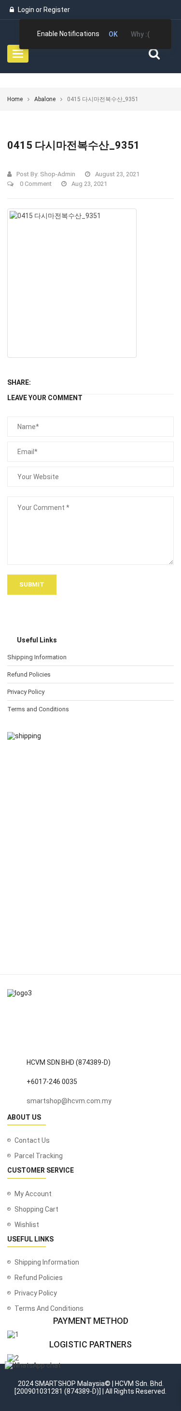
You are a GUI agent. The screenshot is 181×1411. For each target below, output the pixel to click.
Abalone (45, 99)
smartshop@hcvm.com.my (69, 1101)
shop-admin (57, 174)
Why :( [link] (140, 34)
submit (31, 584)
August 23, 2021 (117, 174)
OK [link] (113, 34)
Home (15, 99)
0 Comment (35, 183)
